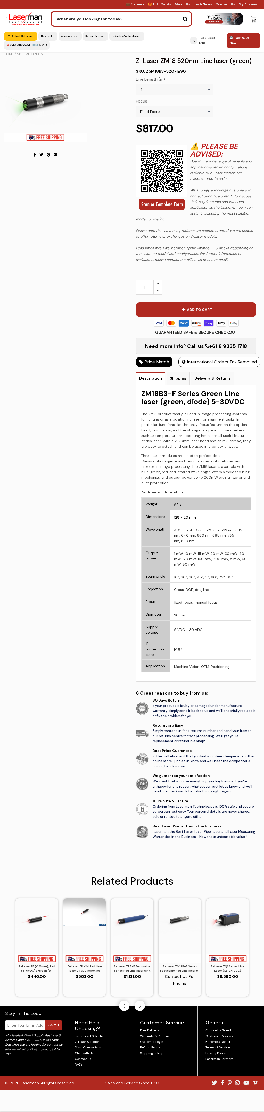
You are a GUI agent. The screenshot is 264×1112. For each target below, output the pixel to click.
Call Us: (132, 584)
